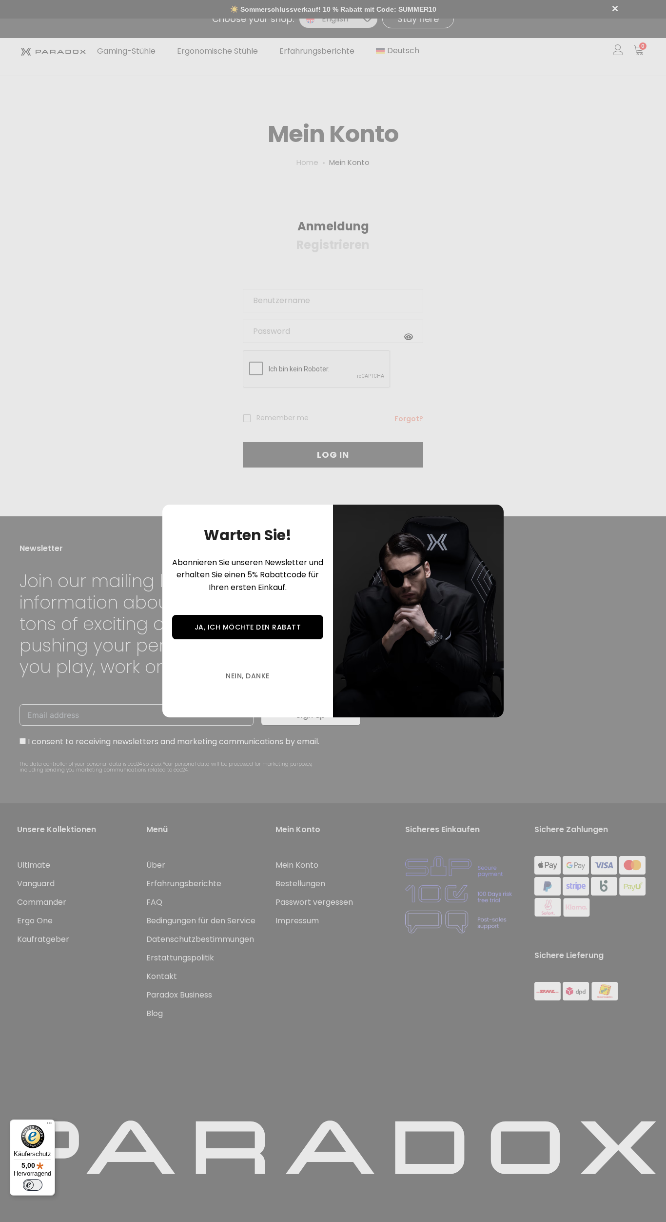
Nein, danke (248, 676)
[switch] (32, 1185)
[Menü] (49, 1125)
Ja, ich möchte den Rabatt (248, 627)
